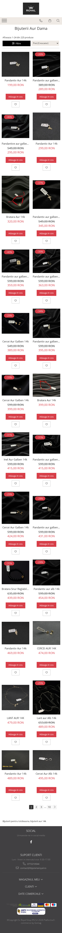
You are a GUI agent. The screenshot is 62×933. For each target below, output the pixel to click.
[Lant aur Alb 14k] (46, 697)
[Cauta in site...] (58, 20)
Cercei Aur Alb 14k (46, 773)
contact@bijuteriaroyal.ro (33, 868)
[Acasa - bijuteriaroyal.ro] (31, 9)
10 (49, 807)
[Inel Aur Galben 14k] (15, 444)
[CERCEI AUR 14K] (46, 633)
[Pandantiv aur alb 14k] (46, 572)
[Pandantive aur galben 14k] (15, 126)
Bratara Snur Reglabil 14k (15, 589)
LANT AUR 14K (15, 718)
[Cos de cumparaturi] (50, 20)
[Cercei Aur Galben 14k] (15, 323)
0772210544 (33, 863)
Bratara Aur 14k (15, 217)
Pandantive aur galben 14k (15, 143)
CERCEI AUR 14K (46, 648)
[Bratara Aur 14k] (15, 195)
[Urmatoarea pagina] (54, 807)
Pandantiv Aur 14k (16, 80)
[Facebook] (31, 842)
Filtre (18, 43)
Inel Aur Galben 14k (15, 459)
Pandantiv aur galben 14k (46, 80)
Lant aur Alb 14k (46, 718)
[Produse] (5, 21)
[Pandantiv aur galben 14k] (46, 64)
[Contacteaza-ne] (41, 20)
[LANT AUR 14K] (15, 697)
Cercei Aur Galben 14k (15, 341)
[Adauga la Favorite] (15, 104)
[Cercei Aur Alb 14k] (46, 760)
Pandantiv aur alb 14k (47, 589)
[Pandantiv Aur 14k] (15, 64)
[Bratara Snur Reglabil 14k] (15, 572)
